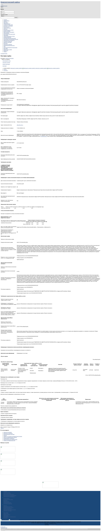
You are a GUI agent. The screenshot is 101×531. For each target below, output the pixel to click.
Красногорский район (10, 2)
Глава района (6, 20)
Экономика (6, 35)
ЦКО (4, 46)
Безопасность (6, 26)
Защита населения (8, 508)
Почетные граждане (8, 44)
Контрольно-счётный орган (9, 34)
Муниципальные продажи (9, 434)
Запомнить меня (4, 14)
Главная (5, 19)
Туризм (5, 51)
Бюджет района (7, 31)
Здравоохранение (7, 37)
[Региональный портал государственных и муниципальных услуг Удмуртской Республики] (8, 458)
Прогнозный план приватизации (10, 439)
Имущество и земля (8, 49)
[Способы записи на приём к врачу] (8, 465)
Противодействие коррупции (10, 38)
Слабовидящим (4, 5)
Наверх (2, 428)
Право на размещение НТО (9, 440)
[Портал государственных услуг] (8, 451)
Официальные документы (9, 40)
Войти (2, 16)
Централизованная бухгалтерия (10, 47)
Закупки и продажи (7, 42)
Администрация (7, 23)
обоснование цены (7, 60)
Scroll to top (3, 526)
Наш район (6, 22)
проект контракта (6, 64)
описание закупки (6, 62)
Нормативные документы (9, 438)
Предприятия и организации (10, 516)
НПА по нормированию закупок (10, 437)
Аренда (5, 435)
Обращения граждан (8, 506)
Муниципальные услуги (8, 30)
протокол (5, 65)
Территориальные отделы (9, 36)
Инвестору (6, 50)
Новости (5, 21)
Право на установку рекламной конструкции (13, 436)
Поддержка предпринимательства (11, 39)
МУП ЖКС (6, 48)
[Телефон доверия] (8, 474)
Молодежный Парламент (9, 32)
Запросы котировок (9, 58)
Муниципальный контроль (9, 45)
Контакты (6, 43)
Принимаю (3, 529)
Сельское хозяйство (8, 41)
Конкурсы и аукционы (8, 433)
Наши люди (6, 513)
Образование (6, 33)
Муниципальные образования (10, 495)
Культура (5, 29)
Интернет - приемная (8, 25)
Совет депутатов (7, 27)
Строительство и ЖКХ (8, 24)
